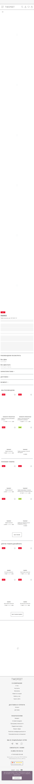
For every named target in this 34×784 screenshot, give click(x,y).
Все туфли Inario (6, 365)
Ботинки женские (9, 572)
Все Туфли (17, 534)
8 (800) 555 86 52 (17, 751)
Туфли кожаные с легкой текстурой (24, 452)
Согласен (17, 778)
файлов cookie (17, 775)
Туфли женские (9, 451)
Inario (4, 315)
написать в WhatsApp (17, 349)
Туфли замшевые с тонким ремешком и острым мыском (25, 490)
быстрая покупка (25, 344)
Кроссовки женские (25, 572)
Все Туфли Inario (17, 614)
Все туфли (4, 359)
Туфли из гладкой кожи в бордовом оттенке (24, 523)
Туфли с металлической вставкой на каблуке (23, 419)
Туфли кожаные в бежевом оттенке (8, 419)
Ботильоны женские (25, 603)
